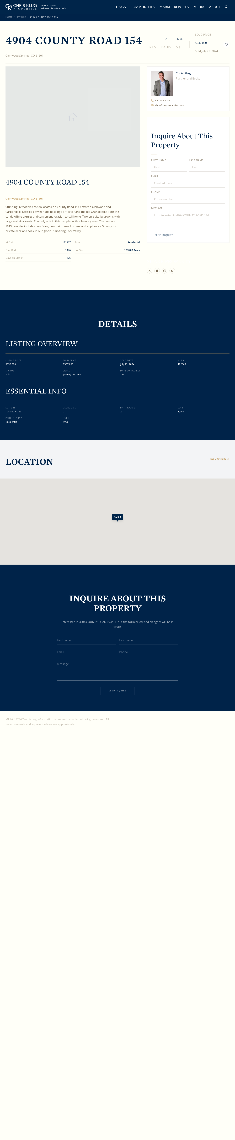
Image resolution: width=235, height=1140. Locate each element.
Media (199, 6)
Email (154, 176)
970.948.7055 (162, 100)
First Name (158, 160)
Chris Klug (183, 73)
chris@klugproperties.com (169, 105)
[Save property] (226, 44)
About (215, 6)
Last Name (196, 160)
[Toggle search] (226, 7)
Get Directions (218, 458)
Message (156, 208)
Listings (118, 6)
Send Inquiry (164, 235)
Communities (143, 6)
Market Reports (174, 6)
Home (9, 17)
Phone (155, 192)
